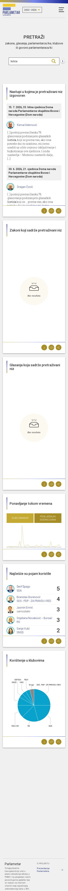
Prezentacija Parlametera (43, 870)
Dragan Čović (25, 186)
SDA (19, 590)
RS (18, 621)
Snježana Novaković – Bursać (34, 618)
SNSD (20, 632)
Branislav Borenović (28, 597)
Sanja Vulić (23, 628)
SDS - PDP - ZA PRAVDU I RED (34, 600)
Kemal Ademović (27, 125)
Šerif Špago (23, 586)
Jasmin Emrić (25, 607)
